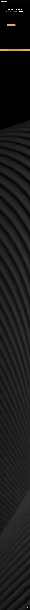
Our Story (19, 24)
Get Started (10, 24)
